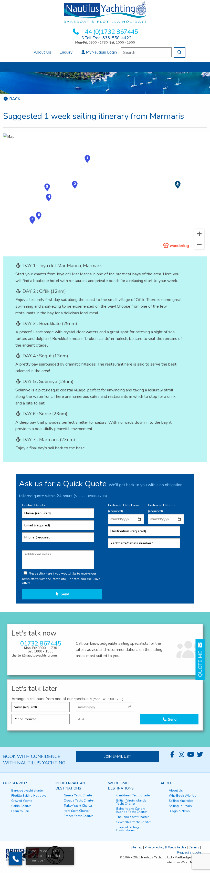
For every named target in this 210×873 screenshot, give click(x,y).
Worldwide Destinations (121, 786)
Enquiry (65, 52)
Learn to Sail (20, 811)
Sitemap (136, 847)
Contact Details (33, 505)
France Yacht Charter (78, 816)
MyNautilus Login (101, 52)
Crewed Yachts (21, 801)
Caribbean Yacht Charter (133, 795)
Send (64, 594)
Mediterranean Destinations (70, 786)
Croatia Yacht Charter (79, 800)
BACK (14, 99)
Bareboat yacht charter (27, 790)
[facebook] (172, 755)
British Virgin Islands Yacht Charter (131, 802)
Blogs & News (179, 811)
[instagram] (181, 755)
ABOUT (167, 783)
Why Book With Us (182, 796)
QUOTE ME (200, 662)
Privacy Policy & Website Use (165, 847)
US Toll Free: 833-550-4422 (105, 38)
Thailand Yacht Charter (132, 817)
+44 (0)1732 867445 (109, 32)
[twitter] (200, 755)
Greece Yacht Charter (78, 795)
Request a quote (189, 852)
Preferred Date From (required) (123, 508)
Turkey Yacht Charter (78, 806)
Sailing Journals (180, 806)
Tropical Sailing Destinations (127, 828)
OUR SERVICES (15, 783)
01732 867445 (40, 643)
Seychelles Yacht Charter (133, 822)
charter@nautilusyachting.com (34, 655)
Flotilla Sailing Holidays (29, 796)
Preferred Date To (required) (161, 508)
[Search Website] (179, 52)
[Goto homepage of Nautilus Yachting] (105, 12)
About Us (42, 52)
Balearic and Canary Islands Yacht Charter (131, 810)
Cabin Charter (21, 806)
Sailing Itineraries (181, 801)
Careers (193, 847)
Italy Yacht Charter (76, 811)
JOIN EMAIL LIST (117, 756)
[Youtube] (191, 755)
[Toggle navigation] (7, 67)
